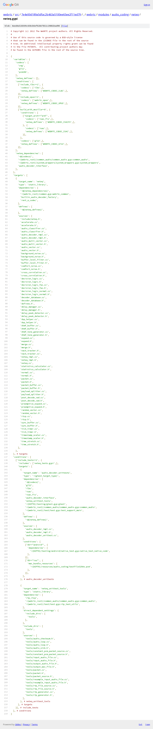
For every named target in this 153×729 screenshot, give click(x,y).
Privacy (26, 724)
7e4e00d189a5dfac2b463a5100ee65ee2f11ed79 (51, 14)
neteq (135, 14)
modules (103, 14)
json (147, 724)
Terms (34, 724)
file (64, 26)
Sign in (147, 4)
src (17, 14)
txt (140, 724)
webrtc (7, 14)
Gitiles (18, 724)
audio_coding (120, 14)
